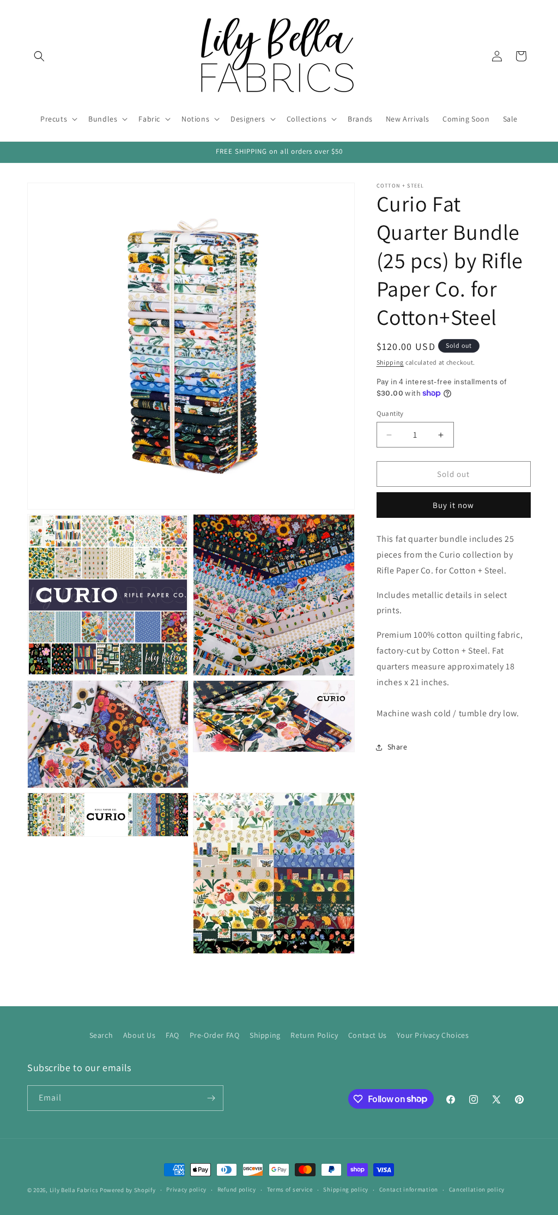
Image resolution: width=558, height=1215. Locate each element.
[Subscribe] (211, 1098)
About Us (139, 1035)
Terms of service (290, 1189)
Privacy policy (186, 1189)
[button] (39, 56)
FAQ (172, 1035)
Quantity (390, 413)
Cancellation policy (477, 1189)
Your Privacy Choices (433, 1035)
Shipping (390, 362)
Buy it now (453, 505)
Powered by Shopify (128, 1190)
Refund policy (236, 1189)
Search (101, 1035)
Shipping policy (345, 1189)
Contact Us (367, 1035)
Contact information (408, 1189)
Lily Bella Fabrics (74, 1190)
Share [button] (397, 747)
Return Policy (314, 1035)
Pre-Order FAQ (215, 1035)
